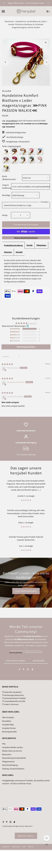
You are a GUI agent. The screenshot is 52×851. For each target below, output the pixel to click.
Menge (5, 215)
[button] (15, 329)
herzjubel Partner (9, 728)
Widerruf (30, 847)
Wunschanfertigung (10, 765)
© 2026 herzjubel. (7, 826)
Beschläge (6, 195)
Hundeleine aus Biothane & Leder (31, 21)
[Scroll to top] (46, 844)
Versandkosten (12, 120)
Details (30, 245)
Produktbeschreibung (13, 245)
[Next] (48, 3)
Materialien (6, 754)
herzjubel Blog (8, 724)
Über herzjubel (8, 717)
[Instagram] (28, 669)
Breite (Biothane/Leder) (9, 177)
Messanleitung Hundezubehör (14, 758)
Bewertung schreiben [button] (26, 347)
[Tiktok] (32, 669)
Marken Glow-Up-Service (12, 751)
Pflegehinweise (8, 761)
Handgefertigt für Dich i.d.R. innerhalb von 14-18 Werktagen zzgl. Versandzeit (25, 125)
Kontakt (19, 252)
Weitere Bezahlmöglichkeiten (26, 237)
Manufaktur (6, 721)
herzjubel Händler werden (12, 747)
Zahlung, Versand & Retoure (13, 768)
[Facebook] (19, 669)
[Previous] (4, 3)
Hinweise (8, 252)
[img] (7, 364)
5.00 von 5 (32, 323)
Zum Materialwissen (26, 591)
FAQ (3, 743)
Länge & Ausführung (6, 186)
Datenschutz (16, 847)
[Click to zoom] (46, 42)
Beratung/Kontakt (9, 731)
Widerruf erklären (26, 836)
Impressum (5, 847)
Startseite (9, 21)
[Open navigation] (8, 11)
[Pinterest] (23, 669)
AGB (24, 847)
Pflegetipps (41, 245)
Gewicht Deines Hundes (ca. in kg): (18, 205)
